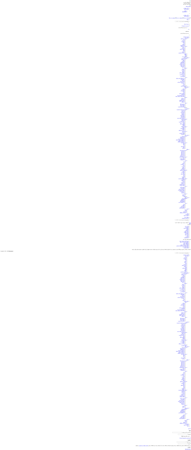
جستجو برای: (186, 21)
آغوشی (183, 415)
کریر (184, 204)
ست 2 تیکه (183, 152)
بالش (184, 144)
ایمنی (186, 77)
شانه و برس (183, 90)
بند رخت (183, 282)
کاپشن (183, 382)
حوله (186, 317)
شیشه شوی (183, 116)
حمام (186, 87)
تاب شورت (183, 183)
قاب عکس (185, 211)
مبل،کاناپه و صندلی (181, 140)
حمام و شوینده (186, 86)
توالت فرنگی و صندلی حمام (180, 96)
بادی (184, 161)
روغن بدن (183, 83)
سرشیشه (183, 114)
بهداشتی (185, 283)
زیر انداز (183, 284)
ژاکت (184, 384)
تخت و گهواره (182, 349)
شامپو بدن (183, 89)
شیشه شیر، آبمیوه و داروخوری (182, 109)
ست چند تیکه (182, 155)
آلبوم (186, 210)
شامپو (184, 88)
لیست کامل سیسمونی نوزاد (184, 241)
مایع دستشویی (186, 237)
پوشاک (187, 149)
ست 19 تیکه (183, 365)
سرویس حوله (182, 103)
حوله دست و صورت (181, 106)
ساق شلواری (182, 159)
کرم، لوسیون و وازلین (181, 82)
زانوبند (184, 300)
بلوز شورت (183, 182)
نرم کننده (183, 316)
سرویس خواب (182, 348)
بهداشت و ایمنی (186, 57)
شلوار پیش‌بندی (182, 185)
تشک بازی (183, 41)
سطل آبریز (187, 233)
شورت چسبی (182, 65)
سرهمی (183, 163)
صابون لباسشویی (182, 100)
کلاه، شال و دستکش (183, 170)
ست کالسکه (183, 200)
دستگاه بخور (183, 79)
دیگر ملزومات (184, 131)
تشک (184, 143)
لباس (186, 160)
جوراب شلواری (182, 158)
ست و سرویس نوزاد (183, 150)
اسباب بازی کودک (184, 38)
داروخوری (183, 113)
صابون (183, 91)
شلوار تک (183, 179)
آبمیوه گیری (183, 334)
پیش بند (183, 132)
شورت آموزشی (182, 74)
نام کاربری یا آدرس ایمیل (186, 432)
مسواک (183, 71)
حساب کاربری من (186, 246)
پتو (184, 145)
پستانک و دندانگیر (184, 126)
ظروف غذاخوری (184, 332)
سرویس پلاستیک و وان (181, 95)
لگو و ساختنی (182, 45)
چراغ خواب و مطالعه (181, 141)
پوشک (184, 60)
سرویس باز (183, 151)
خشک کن (183, 69)
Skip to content (188, 6)
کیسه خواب (183, 146)
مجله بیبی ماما (186, 215)
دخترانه (183, 195)
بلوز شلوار (183, 180)
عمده (188, 213)
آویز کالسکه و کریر (181, 202)
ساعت (185, 209)
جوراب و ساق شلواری (183, 156)
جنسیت (185, 193)
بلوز (184, 162)
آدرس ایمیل (188, 441)
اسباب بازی (187, 37)
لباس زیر (183, 166)
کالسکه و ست (184, 198)
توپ (184, 43)
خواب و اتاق (187, 135)
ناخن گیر (183, 73)
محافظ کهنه (183, 62)
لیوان (184, 122)
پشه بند (183, 148)
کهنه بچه (183, 61)
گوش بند (183, 176)
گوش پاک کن (182, 76)
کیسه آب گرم (182, 81)
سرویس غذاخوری (182, 121)
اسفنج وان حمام (182, 93)
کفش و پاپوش (182, 187)
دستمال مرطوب (182, 72)
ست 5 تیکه (183, 364)
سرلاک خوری (182, 115)
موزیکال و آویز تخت (181, 138)
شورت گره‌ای (182, 63)
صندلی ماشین (182, 417)
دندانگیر (183, 129)
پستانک (183, 127)
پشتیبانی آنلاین (186, 9)
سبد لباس (183, 192)
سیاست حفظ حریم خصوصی (143, 445)
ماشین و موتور (182, 49)
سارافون (183, 168)
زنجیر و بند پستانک (182, 130)
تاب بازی (183, 40)
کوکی (186, 55)
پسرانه (183, 194)
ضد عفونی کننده (182, 101)
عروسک (183, 51)
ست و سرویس (184, 347)
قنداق (184, 147)
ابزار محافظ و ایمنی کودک (180, 78)
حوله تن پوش (182, 105)
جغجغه (183, 44)
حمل (186, 203)
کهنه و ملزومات (184, 58)
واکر (186, 263)
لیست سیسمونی (186, 36)
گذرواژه (189, 434)
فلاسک (183, 124)
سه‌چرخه (183, 48)
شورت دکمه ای (182, 64)
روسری (183, 167)
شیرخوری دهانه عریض (181, 118)
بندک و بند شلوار (182, 190)
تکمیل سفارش (186, 247)
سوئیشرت (183, 383)
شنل (184, 175)
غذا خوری (187, 108)
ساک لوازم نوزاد (182, 207)
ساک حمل (183, 416)
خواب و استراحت (184, 142)
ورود (182, 436)
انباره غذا (183, 333)
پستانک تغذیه (183, 128)
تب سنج (183, 80)
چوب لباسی (183, 191)
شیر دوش (183, 111)
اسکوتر (185, 53)
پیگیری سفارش (186, 8)
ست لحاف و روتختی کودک (180, 139)
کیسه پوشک (183, 66)
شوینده (185, 97)
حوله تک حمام (182, 104)
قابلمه (184, 125)
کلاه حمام (183, 94)
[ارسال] (188, 22)
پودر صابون (183, 99)
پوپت (184, 39)
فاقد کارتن (187, 214)
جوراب (183, 157)
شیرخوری (183, 110)
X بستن (189, 428)
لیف (184, 92)
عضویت (189, 447)
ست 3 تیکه (183, 363)
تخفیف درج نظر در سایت (184, 244)
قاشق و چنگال (182, 123)
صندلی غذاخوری (182, 133)
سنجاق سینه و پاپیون (181, 401)
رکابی (184, 165)
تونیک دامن (183, 169)
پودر (184, 299)
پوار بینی (183, 70)
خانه (190, 222)
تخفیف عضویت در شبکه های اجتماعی (182, 245)
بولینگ (186, 54)
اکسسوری (187, 227)
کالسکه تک (183, 199)
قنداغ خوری (183, 117)
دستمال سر (183, 399)
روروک (183, 47)
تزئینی (186, 186)
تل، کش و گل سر (182, 400)
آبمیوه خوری (183, 112)
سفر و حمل (187, 197)
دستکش (183, 177)
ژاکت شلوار (183, 173)
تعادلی (184, 42)
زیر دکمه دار (183, 164)
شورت (183, 181)
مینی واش (183, 59)
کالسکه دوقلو (182, 201)
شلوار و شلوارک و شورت (182, 178)
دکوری (187, 208)
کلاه (184, 174)
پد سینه (183, 75)
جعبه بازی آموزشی (181, 52)
